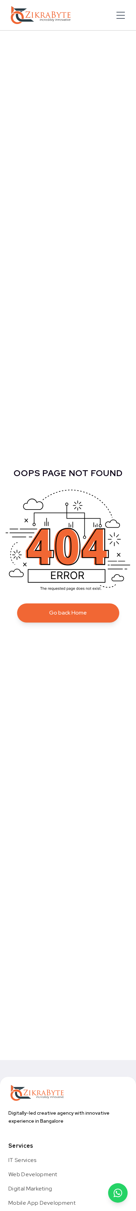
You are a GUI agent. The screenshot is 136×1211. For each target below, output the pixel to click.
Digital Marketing (30, 1188)
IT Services (22, 1160)
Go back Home (68, 612)
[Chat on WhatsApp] (118, 1193)
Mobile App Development (42, 1202)
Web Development (33, 1174)
